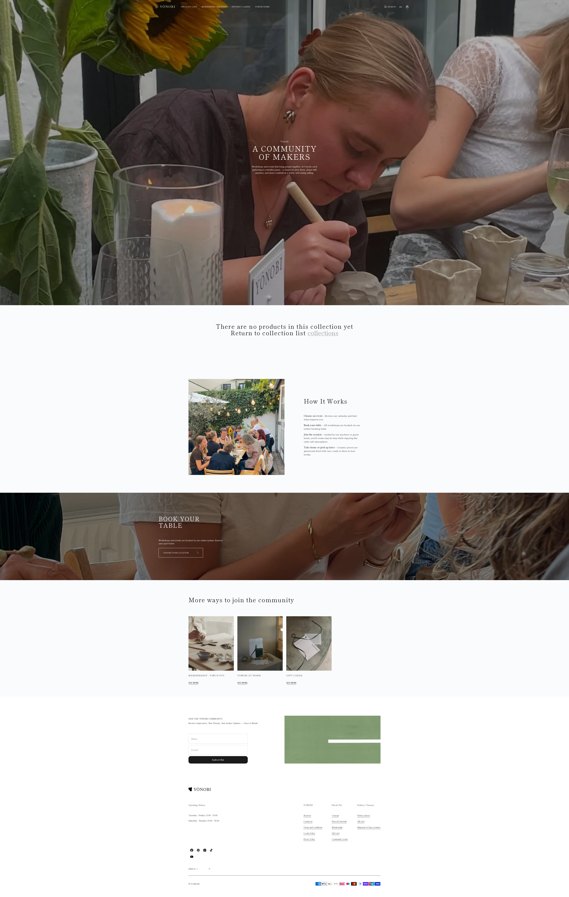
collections (323, 332)
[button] (390, 6)
